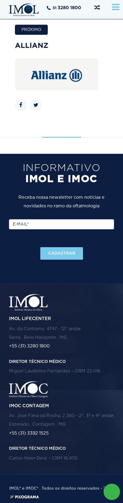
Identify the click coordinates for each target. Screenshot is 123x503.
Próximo (31, 30)
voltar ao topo (61, 483)
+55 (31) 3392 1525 (29, 433)
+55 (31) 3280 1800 (29, 346)
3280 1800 (67, 8)
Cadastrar (61, 253)
